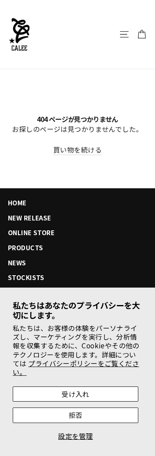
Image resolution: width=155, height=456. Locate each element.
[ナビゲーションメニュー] (124, 34)
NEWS (17, 262)
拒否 (76, 415)
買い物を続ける (77, 150)
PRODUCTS (25, 247)
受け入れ (75, 394)
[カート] (141, 34)
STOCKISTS (26, 277)
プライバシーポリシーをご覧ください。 (76, 367)
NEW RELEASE (29, 217)
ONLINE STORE (31, 232)
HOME (17, 202)
